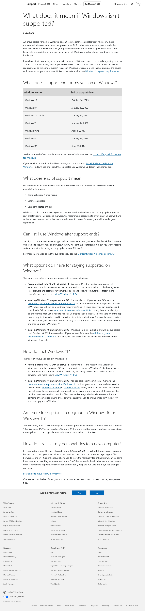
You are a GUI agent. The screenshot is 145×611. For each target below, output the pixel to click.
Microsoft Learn (56, 561)
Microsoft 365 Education (106, 521)
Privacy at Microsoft (104, 566)
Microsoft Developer (58, 557)
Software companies (57, 579)
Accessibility (102, 579)
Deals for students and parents (108, 535)
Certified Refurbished (58, 530)
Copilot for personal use (11, 530)
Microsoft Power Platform (12, 570)
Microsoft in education (105, 507)
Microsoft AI (7, 552)
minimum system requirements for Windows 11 (51, 303)
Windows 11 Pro (84, 310)
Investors (101, 570)
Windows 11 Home (63, 310)
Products (65, 4)
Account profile (56, 507)
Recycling (105, 605)
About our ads (117, 605)
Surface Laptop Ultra (10, 516)
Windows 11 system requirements (102, 71)
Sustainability (102, 584)
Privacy (58, 605)
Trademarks (82, 605)
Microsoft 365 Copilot (10, 579)
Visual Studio (55, 584)
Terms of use (69, 605)
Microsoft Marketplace (58, 575)
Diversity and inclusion (105, 575)
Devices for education (105, 512)
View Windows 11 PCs (66, 294)
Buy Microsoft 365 (92, 4)
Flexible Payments (57, 539)
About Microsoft (103, 557)
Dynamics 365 (8, 561)
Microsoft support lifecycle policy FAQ (96, 253)
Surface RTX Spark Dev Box (12, 521)
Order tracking (55, 525)
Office (55, 4)
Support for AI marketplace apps (62, 566)
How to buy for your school (107, 525)
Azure (53, 552)
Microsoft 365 (44, 4)
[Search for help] (131, 3)
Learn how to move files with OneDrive (42, 473)
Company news (103, 561)
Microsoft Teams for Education (108, 516)
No (96, 492)
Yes (79, 492)
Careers (100, 552)
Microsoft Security (9, 557)
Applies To (29, 33)
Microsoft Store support (59, 516)
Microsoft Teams (9, 575)
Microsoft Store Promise (59, 535)
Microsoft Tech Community (60, 570)
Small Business (8, 584)
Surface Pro (7, 507)
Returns (53, 521)
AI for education (103, 539)
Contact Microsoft (46, 605)
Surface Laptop (8, 512)
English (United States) (15, 592)
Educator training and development (110, 530)
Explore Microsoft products (12, 535)
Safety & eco (94, 605)
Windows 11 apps (9, 539)
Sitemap (34, 605)
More (76, 4)
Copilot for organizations (11, 525)
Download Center (57, 512)
